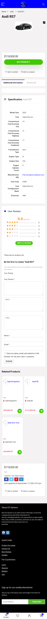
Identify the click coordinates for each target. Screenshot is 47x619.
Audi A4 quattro (11, 401)
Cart (3, 574)
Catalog (4, 555)
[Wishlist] (17, 615)
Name (7, 336)
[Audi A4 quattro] (12, 387)
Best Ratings (6, 552)
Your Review (9, 279)
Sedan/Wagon (19, 476)
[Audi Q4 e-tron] (12, 428)
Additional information (13, 83)
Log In (4, 565)
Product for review (8, 545)
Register (5, 568)
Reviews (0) (31, 83)
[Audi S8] (34, 387)
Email (6, 344)
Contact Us (6, 549)
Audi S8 (30, 401)
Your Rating (8, 273)
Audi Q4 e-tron (10, 442)
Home (4, 12)
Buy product (23, 62)
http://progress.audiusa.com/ (33, 175)
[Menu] (2, 4)
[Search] (43, 4)
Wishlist (5, 571)
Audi (11, 12)
